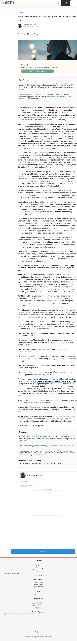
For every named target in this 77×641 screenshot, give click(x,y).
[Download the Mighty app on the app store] (11, 616)
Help (38, 571)
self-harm (30, 245)
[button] (35, 25)
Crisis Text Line (60, 86)
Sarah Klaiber (27, 24)
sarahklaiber (23, 481)
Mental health (23, 416)
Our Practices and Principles (38, 569)
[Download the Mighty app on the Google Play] (27, 616)
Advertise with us (38, 586)
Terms (40, 637)
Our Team (38, 566)
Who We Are (38, 564)
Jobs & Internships (38, 568)
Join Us (65, 3)
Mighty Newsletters (38, 606)
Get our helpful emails (37, 71)
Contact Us (38, 602)
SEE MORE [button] (43, 551)
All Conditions (38, 594)
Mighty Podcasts (38, 608)
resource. (43, 455)
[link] (8, 2)
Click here (46, 463)
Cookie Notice (39, 575)
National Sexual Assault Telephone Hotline (37, 437)
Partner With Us (38, 584)
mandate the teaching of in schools (54, 381)
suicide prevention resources (64, 446)
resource (22, 90)
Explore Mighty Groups (38, 604)
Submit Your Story (38, 582)
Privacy (36, 637)
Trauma (21, 12)
